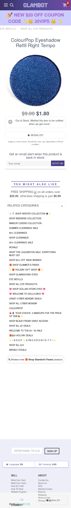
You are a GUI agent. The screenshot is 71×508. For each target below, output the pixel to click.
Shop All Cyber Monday (23, 303)
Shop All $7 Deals (19, 325)
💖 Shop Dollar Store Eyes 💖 (27, 288)
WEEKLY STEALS (17, 349)
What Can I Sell (18, 480)
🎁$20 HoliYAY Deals (21, 335)
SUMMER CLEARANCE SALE (23, 228)
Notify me (57, 163)
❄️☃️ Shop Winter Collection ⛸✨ (30, 213)
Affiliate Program (19, 491)
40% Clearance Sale (21, 242)
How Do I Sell (17, 485)
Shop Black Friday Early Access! (28, 320)
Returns (41, 491)
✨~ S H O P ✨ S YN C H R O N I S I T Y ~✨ (32, 340)
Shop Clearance (19, 237)
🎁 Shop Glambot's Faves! (24, 264)
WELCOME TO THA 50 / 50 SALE (25, 330)
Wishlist (37, 135)
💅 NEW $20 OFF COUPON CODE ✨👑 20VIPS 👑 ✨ (35, 18)
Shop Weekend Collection (25, 218)
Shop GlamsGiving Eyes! (23, 274)
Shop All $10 (16, 345)
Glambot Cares (45, 488)
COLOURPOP (16, 308)
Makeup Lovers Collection (25, 223)
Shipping (42, 494)
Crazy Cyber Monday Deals (25, 298)
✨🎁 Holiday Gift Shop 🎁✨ (26, 269)
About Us (42, 482)
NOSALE (13, 247)
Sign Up (52, 451)
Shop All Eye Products (23, 284)
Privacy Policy (44, 500)
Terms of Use (44, 497)
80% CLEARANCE (18, 232)
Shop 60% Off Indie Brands (25, 260)
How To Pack (17, 488)
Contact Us (43, 480)
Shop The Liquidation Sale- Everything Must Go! (32, 254)
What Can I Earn (18, 482)
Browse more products (37, 359)
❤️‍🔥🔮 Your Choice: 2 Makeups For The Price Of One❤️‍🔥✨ (35, 314)
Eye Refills (16, 279)
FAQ (40, 485)
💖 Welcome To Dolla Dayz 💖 (26, 293)
